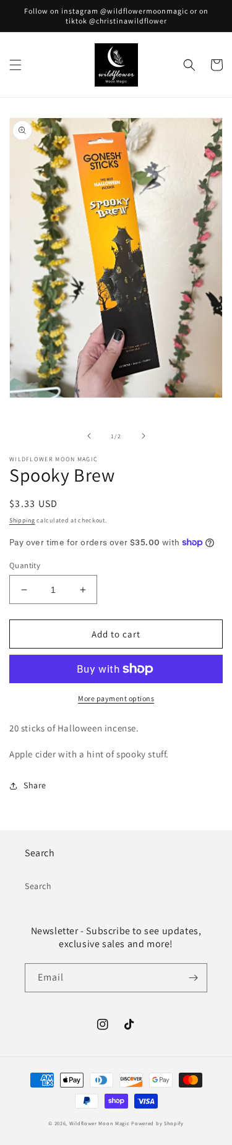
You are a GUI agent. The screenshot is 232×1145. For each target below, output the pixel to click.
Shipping (22, 520)
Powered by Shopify (157, 1123)
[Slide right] (143, 435)
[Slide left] (89, 435)
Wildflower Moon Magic (99, 1123)
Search (38, 886)
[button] (15, 65)
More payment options (116, 698)
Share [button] (35, 785)
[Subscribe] (193, 977)
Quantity (24, 565)
